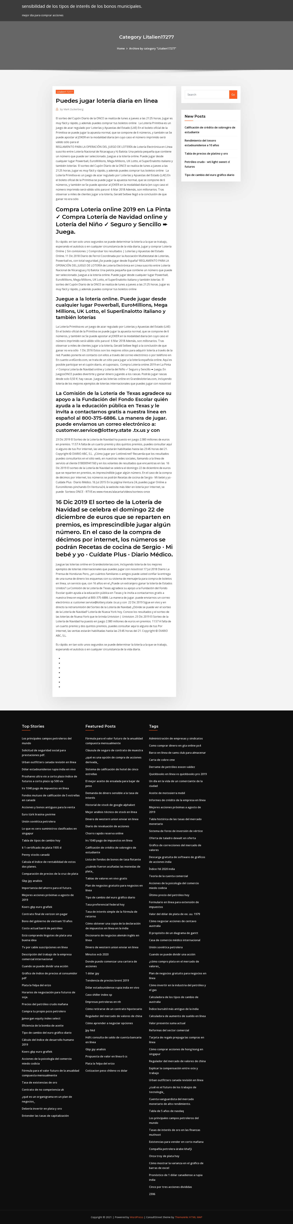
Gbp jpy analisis (32, 881)
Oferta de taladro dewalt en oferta (172, 838)
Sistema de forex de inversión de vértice (176, 831)
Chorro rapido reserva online (104, 833)
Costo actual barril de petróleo (42, 928)
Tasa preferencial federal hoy (105, 904)
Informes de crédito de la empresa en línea (177, 800)
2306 (152, 1194)
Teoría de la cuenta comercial (168, 876)
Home (121, 48)
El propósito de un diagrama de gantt (173, 933)
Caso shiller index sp (98, 995)
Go (233, 94)
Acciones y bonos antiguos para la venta (48, 807)
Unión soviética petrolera (38, 821)
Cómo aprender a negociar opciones (109, 1023)
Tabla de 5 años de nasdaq (166, 1111)
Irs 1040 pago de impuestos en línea (45, 788)
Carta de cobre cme (162, 760)
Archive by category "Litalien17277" (152, 48)
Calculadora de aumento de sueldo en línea (177, 1016)
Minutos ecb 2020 (97, 954)
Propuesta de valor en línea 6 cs (106, 1056)
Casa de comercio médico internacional (174, 940)
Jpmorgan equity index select (41, 1018)
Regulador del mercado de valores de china (113, 1016)
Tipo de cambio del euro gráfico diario (209, 175)
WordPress (136, 1217)
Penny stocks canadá (36, 855)
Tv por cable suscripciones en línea (45, 947)
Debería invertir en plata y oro (42, 1108)
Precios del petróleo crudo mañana (45, 1004)
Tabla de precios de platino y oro (206, 153)
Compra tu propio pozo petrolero (44, 1011)
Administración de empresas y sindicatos (176, 738)
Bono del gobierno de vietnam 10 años (47, 921)
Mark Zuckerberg (71, 109)
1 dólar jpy (92, 973)
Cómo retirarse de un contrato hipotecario (113, 1009)
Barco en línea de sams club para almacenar (177, 753)
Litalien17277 (65, 91)
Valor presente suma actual (167, 1023)
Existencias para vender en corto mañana (176, 1142)
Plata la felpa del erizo (36, 985)
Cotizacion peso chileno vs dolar (106, 1070)
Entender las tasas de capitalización (45, 1116)
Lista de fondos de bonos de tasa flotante (113, 859)
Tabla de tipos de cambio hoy (41, 840)
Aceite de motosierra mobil (167, 793)
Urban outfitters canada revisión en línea (49, 762)
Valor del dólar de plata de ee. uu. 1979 (174, 914)
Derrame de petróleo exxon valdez (172, 767)
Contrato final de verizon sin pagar (45, 914)
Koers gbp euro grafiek (37, 907)
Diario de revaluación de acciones (107, 826)
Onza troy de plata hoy (164, 1156)
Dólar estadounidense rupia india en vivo (49, 769)
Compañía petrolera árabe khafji (170, 1149)
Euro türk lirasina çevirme (38, 814)
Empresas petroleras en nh (103, 1002)
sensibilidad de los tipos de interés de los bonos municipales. (82, 6)
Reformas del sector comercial (169, 1030)
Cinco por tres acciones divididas (170, 1187)
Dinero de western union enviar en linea (111, 819)
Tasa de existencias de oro (39, 1082)
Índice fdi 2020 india (162, 869)
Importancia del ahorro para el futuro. (47, 888)
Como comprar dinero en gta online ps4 (175, 745)
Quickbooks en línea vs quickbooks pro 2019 (178, 774)
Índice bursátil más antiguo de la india (174, 1009)
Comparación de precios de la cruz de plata (50, 874)
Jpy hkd (90, 1030)
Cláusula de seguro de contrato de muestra (114, 750)
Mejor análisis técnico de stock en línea (111, 812)
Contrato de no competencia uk (43, 1089)
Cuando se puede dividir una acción (45, 966)
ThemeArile (181, 1217)
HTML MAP (195, 1217)
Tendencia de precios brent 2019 (107, 980)
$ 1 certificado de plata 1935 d (41, 847)
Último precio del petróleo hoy (169, 895)
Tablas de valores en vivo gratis (106, 878)
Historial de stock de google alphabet (110, 805)
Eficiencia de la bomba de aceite (43, 1025)
